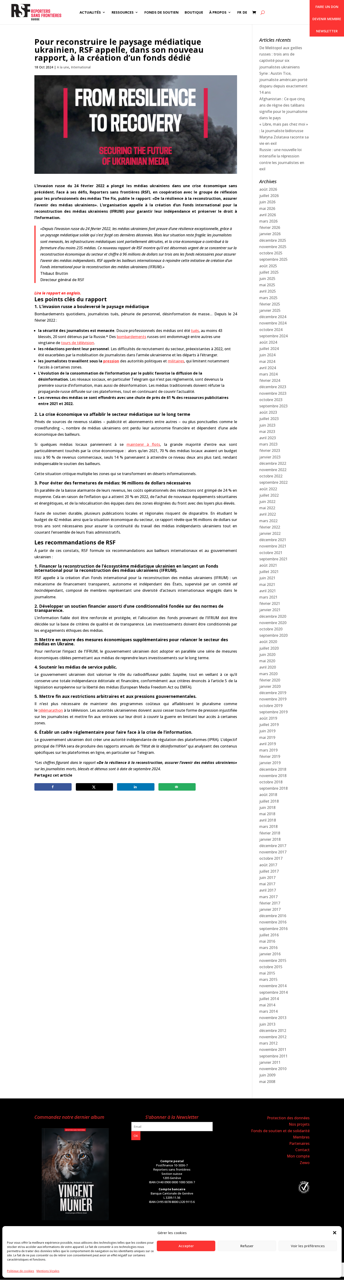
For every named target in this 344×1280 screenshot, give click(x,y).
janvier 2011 (270, 1062)
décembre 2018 (272, 769)
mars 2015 (268, 979)
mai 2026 (267, 208)
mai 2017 (267, 883)
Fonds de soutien (161, 13)
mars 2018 (268, 826)
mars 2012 (268, 1043)
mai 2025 (267, 284)
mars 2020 (268, 673)
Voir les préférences (308, 1245)
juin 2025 (267, 278)
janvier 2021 (270, 609)
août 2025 (268, 265)
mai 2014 (267, 1005)
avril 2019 (267, 743)
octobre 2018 (270, 782)
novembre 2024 (272, 323)
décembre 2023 (272, 386)
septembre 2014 (273, 992)
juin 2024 (267, 354)
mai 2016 (267, 941)
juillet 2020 (269, 648)
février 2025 (269, 304)
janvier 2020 (270, 686)
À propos (218, 13)
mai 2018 (267, 813)
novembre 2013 (272, 1017)
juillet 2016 (269, 935)
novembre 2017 (272, 852)
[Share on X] (94, 787)
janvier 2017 (270, 909)
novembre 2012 (272, 1036)
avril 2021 (267, 590)
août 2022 (268, 488)
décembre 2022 (272, 463)
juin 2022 (267, 501)
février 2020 (269, 680)
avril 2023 (267, 437)
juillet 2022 (269, 495)
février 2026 (269, 227)
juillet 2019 (269, 724)
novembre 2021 (272, 546)
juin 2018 (267, 807)
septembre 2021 (273, 559)
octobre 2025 (270, 253)
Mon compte (298, 1156)
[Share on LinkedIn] (135, 787)
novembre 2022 (272, 469)
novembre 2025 (272, 246)
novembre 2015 (272, 960)
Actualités (90, 13)
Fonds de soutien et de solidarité (280, 1130)
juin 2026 (267, 202)
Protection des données (288, 1117)
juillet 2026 (269, 195)
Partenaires (299, 1143)
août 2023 (268, 412)
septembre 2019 (273, 711)
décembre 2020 (272, 616)
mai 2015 (267, 973)
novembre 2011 (272, 1049)
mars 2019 (268, 750)
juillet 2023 (269, 418)
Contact (302, 1149)
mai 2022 (267, 507)
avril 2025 (267, 291)
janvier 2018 (270, 839)
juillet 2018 (269, 801)
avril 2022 (267, 514)
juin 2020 (267, 654)
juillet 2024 (269, 348)
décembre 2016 (272, 915)
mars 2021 (268, 597)
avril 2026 (267, 214)
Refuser (246, 1245)
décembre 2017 (272, 845)
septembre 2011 (273, 1056)
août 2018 (268, 794)
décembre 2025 (272, 240)
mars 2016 (268, 947)
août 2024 (268, 342)
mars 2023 (268, 444)
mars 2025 (268, 297)
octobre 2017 (270, 858)
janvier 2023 (270, 457)
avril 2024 (267, 367)
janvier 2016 (270, 953)
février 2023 (269, 450)
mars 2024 (268, 374)
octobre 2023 (270, 399)
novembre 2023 (272, 393)
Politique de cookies (20, 1271)
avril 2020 (267, 667)
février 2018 (269, 833)
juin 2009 (267, 1075)
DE (245, 13)
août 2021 (268, 565)
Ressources (123, 13)
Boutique (194, 13)
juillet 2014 (269, 998)
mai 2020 (267, 660)
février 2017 (269, 903)
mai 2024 (267, 361)
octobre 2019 (270, 705)
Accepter (186, 1245)
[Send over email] (177, 787)
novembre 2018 (272, 775)
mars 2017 (268, 896)
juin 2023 (267, 425)
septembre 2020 (273, 635)
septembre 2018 (273, 788)
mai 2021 (267, 584)
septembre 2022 (273, 482)
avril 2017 (267, 890)
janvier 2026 (270, 233)
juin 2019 (267, 730)
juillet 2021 (269, 571)
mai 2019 (267, 737)
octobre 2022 (270, 476)
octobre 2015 (270, 966)
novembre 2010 (272, 1068)
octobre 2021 (270, 552)
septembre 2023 (273, 406)
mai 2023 (267, 431)
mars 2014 (268, 1011)
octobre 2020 (270, 629)
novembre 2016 (272, 922)
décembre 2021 (272, 539)
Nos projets (299, 1124)
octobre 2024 (270, 329)
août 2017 (268, 864)
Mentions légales (48, 1271)
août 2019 (268, 718)
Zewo (305, 1162)
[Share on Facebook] (53, 787)
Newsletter (327, 31)
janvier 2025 (270, 310)
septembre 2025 (273, 259)
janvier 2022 (270, 533)
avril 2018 (267, 820)
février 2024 (269, 380)
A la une (63, 67)
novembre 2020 (272, 622)
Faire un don (326, 6)
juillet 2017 (269, 871)
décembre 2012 (272, 1030)
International (81, 67)
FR (239, 13)
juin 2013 (267, 1024)
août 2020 (268, 641)
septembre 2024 (273, 336)
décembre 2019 (272, 692)
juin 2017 (267, 877)
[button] (334, 1232)
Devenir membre (326, 19)
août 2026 (268, 189)
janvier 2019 (270, 762)
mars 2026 (268, 221)
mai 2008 (267, 1081)
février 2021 (269, 603)
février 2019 (269, 756)
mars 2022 (268, 520)
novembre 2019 (272, 699)
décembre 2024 (272, 316)
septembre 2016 (273, 928)
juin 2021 (267, 577)
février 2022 (269, 527)
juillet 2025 (269, 272)
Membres (301, 1137)
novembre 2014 (272, 985)
